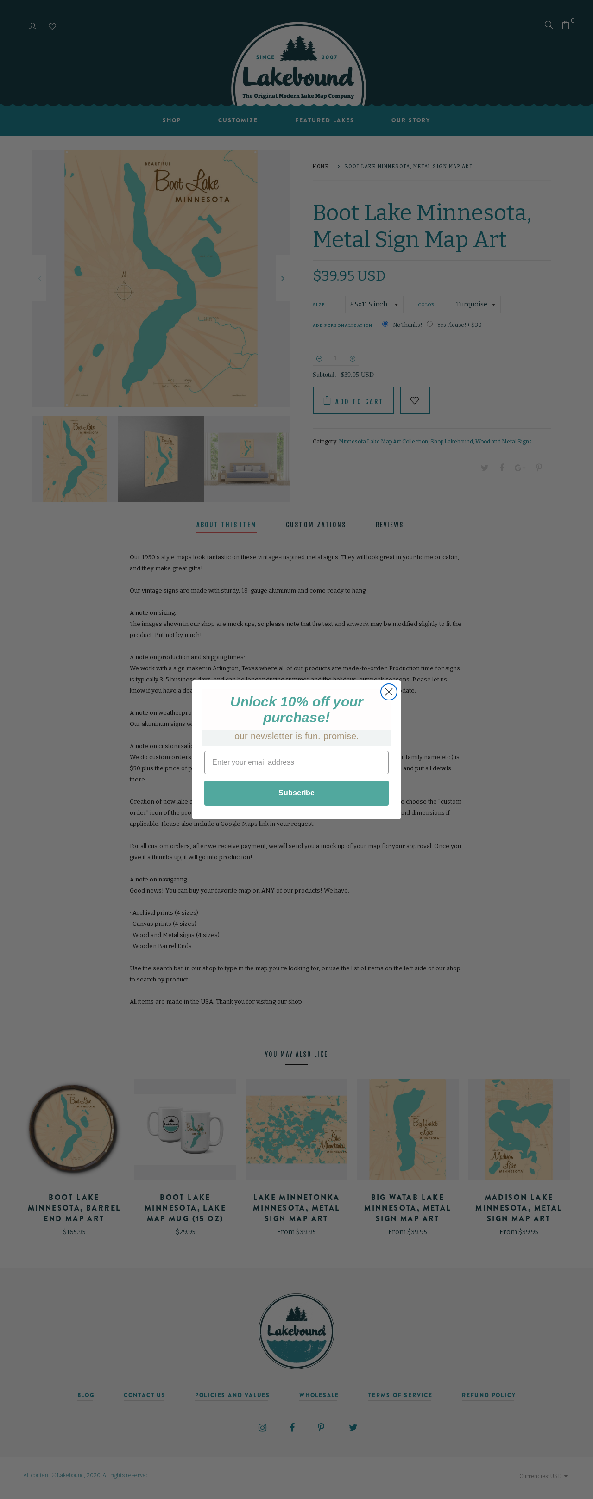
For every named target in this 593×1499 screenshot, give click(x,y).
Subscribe (296, 793)
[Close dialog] (389, 692)
